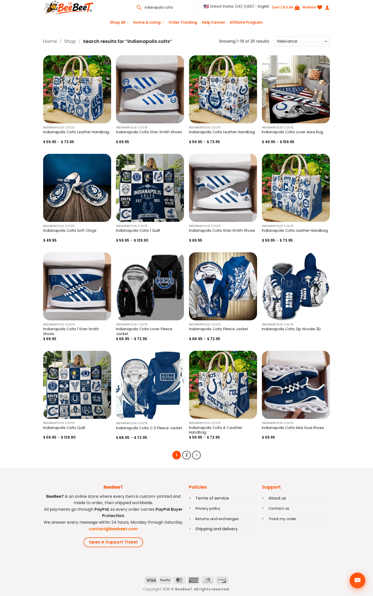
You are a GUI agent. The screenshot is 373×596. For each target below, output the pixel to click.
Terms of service (212, 498)
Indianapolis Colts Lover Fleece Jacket (144, 331)
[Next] (196, 455)
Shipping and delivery (216, 529)
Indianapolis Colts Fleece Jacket (218, 329)
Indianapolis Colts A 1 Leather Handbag (215, 430)
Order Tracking (182, 22)
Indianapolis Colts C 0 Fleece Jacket (149, 428)
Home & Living (147, 22)
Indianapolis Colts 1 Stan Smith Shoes (71, 331)
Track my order (282, 518)
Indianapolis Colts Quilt (64, 427)
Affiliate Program (246, 22)
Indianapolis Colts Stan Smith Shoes (149, 132)
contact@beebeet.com (113, 529)
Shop (70, 41)
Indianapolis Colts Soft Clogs (69, 230)
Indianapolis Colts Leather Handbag (76, 132)
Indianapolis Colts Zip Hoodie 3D (291, 329)
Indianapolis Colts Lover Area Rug (292, 132)
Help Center (213, 22)
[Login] (327, 7)
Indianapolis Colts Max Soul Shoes (293, 427)
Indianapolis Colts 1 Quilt (138, 230)
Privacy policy (207, 508)
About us (277, 498)
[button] (236, 7)
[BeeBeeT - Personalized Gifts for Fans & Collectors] (68, 7)
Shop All (117, 22)
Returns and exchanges (217, 518)
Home (50, 41)
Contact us (278, 508)
